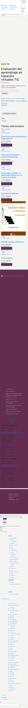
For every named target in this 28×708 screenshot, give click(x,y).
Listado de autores (14, 594)
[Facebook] (4, 107)
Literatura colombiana (14, 662)
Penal (12, 573)
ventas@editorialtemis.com (10, 465)
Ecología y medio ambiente (15, 633)
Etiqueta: (24, 101)
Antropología (12, 608)
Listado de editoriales (15, 584)
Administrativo (14, 538)
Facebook (12, 419)
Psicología (12, 676)
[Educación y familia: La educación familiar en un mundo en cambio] (5, 165)
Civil (12, 546)
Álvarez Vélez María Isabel (6, 181)
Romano (12, 577)
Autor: (3, 98)
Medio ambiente (14, 571)
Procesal (12, 575)
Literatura (11, 660)
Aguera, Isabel (4, 262)
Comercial (13, 548)
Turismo (11, 690)
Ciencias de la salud (13, 621)
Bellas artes (12, 616)
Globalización (12, 646)
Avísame (4, 93)
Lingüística (12, 658)
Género (12, 566)
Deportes (11, 630)
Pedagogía (18, 101)
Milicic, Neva (11, 161)
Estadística (12, 639)
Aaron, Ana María (4, 161)
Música (11, 671)
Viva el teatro (6, 258)
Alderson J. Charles (5, 197)
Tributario (13, 578)
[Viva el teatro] (5, 250)
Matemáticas (12, 667)
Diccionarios (12, 632)
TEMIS (12, 582)
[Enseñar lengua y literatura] (13, 218)
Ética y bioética (14, 561)
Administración (13, 603)
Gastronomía (12, 642)
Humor (11, 649)
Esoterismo (12, 637)
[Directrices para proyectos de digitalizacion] (5, 129)
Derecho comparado (15, 557)
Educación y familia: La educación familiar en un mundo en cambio (11, 175)
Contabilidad (12, 628)
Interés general (12, 657)
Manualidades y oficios (14, 665)
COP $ (5, 523)
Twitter (11, 421)
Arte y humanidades (13, 614)
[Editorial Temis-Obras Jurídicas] (5, 7)
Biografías (12, 617)
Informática (12, 653)
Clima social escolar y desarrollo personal (10, 156)
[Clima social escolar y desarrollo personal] (5, 147)
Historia (11, 648)
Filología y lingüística (14, 640)
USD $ (5, 519)
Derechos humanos (14, 559)
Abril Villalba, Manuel (5, 246)
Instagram (12, 422)
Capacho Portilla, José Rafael (13, 98)
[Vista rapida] (1, 134)
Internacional (13, 568)
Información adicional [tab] (9, 113)
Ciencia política (14, 545)
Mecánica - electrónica (14, 669)
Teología (11, 687)
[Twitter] (4, 108)
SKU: (23, 98)
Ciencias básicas (13, 619)
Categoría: (12, 101)
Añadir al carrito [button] (5, 133)
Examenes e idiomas (9, 193)
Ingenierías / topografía (14, 655)
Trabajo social (12, 689)
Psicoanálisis (12, 674)
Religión (11, 680)
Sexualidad (12, 681)
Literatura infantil (13, 664)
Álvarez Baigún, (4, 143)
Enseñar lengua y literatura (12, 242)
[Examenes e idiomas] (5, 186)
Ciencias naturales (13, 623)
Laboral (12, 570)
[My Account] (26, 6)
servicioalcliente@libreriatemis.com (13, 432)
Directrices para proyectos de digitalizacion (14, 137)
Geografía (12, 644)
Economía (12, 635)
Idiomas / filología (13, 651)
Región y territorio (13, 678)
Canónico (12, 543)
